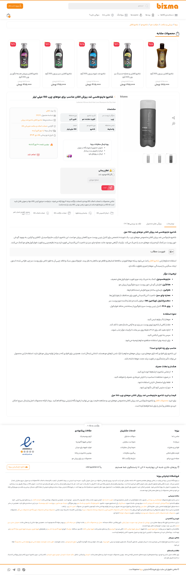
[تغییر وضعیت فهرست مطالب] (170, 251)
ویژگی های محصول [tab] (153, 224)
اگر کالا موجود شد (105, 174)
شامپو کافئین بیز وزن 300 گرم (162, 74)
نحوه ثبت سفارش (129, 442)
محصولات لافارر (161, 401)
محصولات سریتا (87, 510)
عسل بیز (99, 522)
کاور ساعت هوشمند (47, 542)
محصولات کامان (160, 513)
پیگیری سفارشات (129, 453)
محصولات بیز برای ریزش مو (82, 458)
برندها (147, 15)
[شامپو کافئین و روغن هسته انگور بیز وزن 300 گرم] (24, 55)
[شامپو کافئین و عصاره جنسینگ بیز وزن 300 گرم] (127, 55)
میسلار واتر (122, 503)
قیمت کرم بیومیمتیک (45, 503)
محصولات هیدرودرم (148, 513)
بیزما (176, 24)
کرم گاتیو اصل (165, 503)
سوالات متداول (129, 436)
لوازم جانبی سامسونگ (22, 542)
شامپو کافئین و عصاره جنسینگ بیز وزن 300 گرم (127, 75)
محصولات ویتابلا (98, 510)
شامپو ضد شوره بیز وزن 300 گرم (93, 74)
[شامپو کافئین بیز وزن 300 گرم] (162, 55)
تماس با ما (106, 15)
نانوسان (87, 554)
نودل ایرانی (125, 522)
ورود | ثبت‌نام (14, 6)
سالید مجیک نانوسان (67, 554)
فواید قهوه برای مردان (83, 447)
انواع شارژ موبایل (70, 542)
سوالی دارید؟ (94, 15)
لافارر (48, 110)
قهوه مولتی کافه (88, 529)
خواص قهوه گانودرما (84, 442)
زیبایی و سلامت (166, 24)
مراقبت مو (154, 24)
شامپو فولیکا (95, 503)
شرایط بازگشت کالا (128, 458)
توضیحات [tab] (170, 224)
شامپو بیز (87, 503)
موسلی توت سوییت (136, 522)
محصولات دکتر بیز (90, 522)
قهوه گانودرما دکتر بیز (55, 529)
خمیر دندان (72, 506)
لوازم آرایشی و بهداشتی (154, 500)
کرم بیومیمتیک (86, 436)
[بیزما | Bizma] (167, 6)
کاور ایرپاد (106, 542)
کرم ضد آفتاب (36, 500)
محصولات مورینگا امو (37, 510)
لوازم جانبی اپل (35, 542)
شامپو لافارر (134, 24)
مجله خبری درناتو (173, 458)
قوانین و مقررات (173, 447)
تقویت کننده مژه (107, 500)
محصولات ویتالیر (49, 510)
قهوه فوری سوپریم (32, 529)
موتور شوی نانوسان (53, 554)
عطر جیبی (143, 506)
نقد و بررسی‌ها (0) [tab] (132, 223)
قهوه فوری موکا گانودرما (18, 529)
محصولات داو (171, 513)
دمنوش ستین (15, 522)
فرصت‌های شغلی (172, 453)
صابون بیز (57, 503)
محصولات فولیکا (124, 513)
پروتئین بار (146, 522)
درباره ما (176, 442)
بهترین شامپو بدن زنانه (83, 453)
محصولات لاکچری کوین (111, 510)
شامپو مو (144, 24)
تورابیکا (69, 529)
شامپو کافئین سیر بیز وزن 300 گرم (58, 74)
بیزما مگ (120, 15)
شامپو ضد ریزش (27, 120)
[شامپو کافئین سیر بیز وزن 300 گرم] (58, 55)
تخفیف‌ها (134, 15)
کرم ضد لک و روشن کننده (151, 503)
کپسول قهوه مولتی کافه (132, 529)
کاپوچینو (113, 529)
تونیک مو (64, 503)
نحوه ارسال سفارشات (127, 447)
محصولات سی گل (23, 510)
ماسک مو (80, 503)
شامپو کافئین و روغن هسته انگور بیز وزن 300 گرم (24, 75)
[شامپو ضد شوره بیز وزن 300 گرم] (93, 55)
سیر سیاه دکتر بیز (70, 522)
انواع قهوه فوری (153, 529)
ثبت (104, 187)
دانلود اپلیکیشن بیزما (17, 467)
